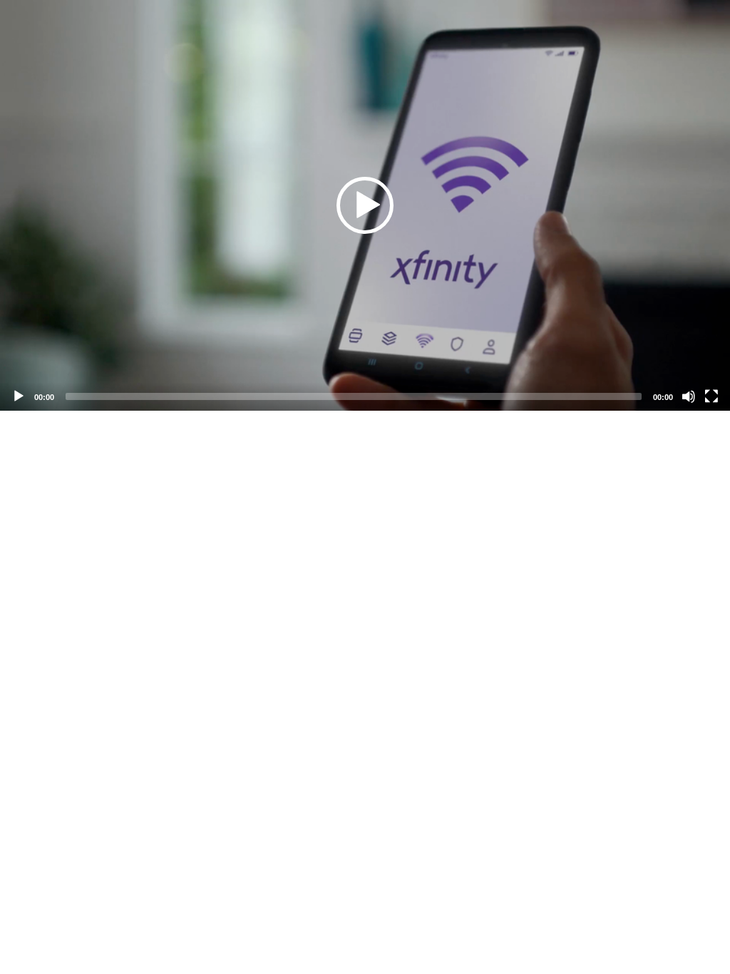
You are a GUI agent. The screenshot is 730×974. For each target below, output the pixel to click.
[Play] (18, 396)
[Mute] (689, 396)
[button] (365, 205)
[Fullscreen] (711, 396)
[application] (365, 205)
